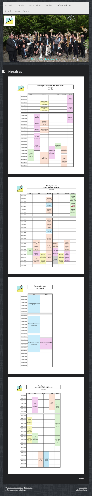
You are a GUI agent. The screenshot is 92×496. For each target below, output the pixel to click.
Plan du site (28, 488)
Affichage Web (81, 490)
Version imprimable (15, 488)
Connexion (83, 488)
